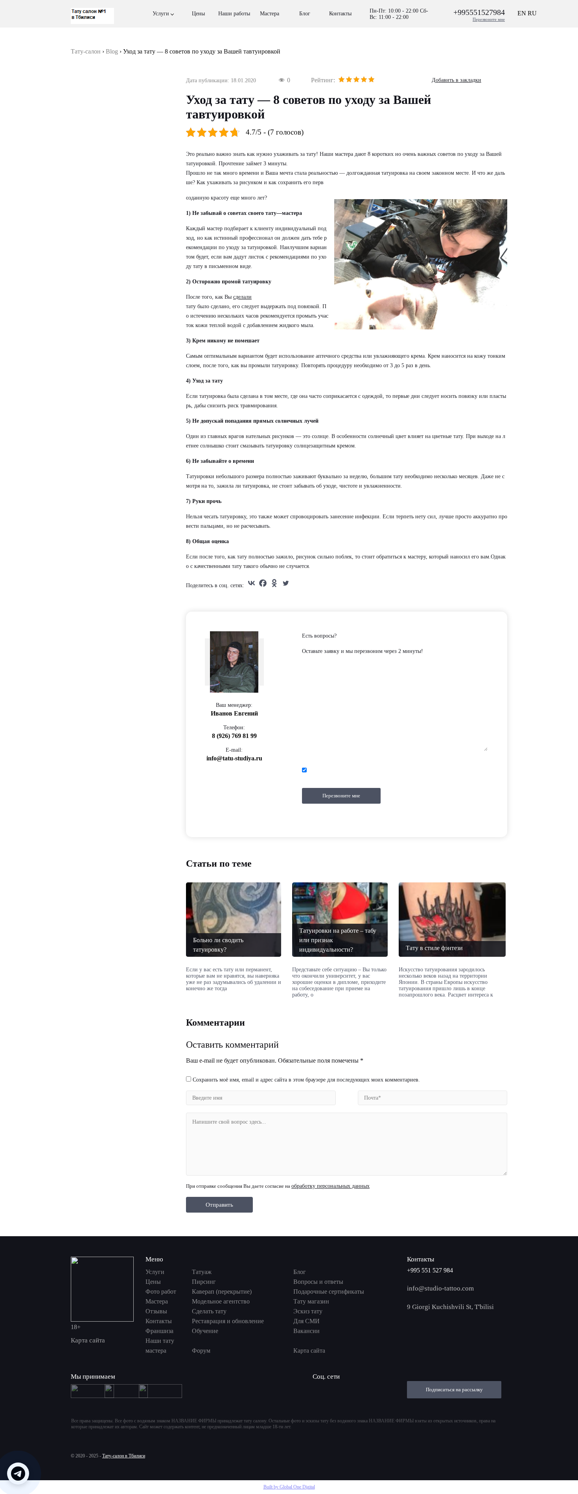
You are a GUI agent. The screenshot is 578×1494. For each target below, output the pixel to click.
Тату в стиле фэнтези (434, 948)
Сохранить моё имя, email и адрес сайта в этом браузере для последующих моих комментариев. (306, 1080)
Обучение (205, 1331)
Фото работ (160, 1291)
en (521, 13)
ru (532, 13)
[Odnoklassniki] (274, 583)
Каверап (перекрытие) (222, 1291)
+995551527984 (479, 12)
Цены (198, 14)
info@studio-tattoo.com (440, 1288)
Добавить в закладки (456, 80)
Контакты (340, 14)
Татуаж (202, 1271)
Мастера (269, 14)
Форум (201, 1350)
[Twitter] (286, 583)
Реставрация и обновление (228, 1321)
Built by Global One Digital (289, 1487)
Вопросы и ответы (318, 1281)
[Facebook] (263, 583)
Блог (304, 14)
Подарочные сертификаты (328, 1291)
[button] (18, 1474)
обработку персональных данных (330, 1186)
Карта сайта (88, 1340)
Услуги (161, 14)
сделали (242, 297)
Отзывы (156, 1311)
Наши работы (234, 14)
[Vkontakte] (251, 583)
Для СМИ (306, 1321)
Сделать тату (209, 1311)
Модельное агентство (221, 1301)
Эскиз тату (307, 1311)
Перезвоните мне (489, 19)
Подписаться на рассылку (454, 1389)
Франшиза (159, 1331)
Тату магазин (311, 1301)
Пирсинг (204, 1281)
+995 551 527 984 (430, 1270)
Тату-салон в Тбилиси (123, 1456)
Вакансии (306, 1331)
